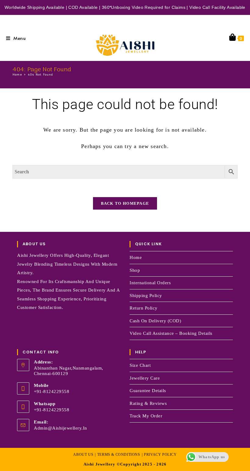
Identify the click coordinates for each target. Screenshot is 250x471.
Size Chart (140, 365)
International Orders (150, 282)
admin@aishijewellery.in (60, 428)
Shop (135, 270)
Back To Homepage (125, 203)
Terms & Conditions (118, 454)
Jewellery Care (145, 378)
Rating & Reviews (148, 403)
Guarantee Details (148, 390)
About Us (83, 454)
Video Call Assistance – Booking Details (171, 333)
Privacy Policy (160, 454)
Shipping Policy (146, 295)
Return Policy (144, 308)
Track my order (146, 415)
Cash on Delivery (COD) (155, 320)
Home (136, 257)
